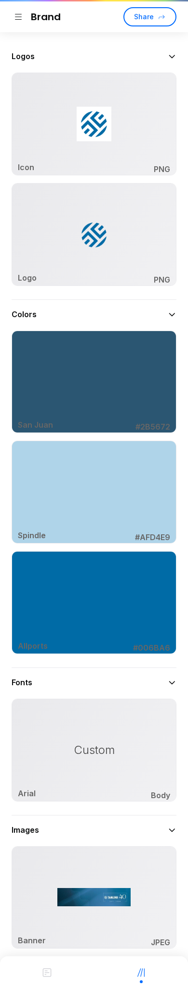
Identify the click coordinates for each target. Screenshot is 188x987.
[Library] (141, 971)
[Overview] (47, 971)
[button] (94, 56)
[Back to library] (18, 17)
